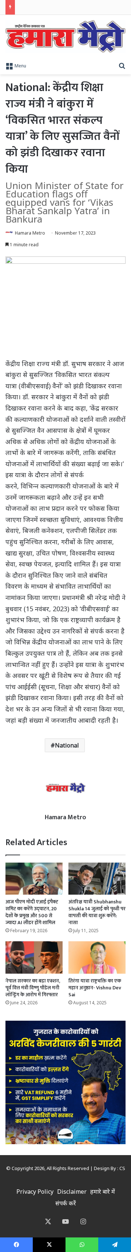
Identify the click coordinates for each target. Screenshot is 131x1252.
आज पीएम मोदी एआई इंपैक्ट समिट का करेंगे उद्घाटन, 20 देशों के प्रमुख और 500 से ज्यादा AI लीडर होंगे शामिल (31, 912)
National (67, 745)
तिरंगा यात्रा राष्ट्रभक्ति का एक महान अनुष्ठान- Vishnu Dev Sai (94, 988)
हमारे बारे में (102, 1192)
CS (122, 1168)
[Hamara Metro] (65, 36)
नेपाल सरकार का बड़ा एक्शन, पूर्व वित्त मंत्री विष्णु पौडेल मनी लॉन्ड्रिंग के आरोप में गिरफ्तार (32, 988)
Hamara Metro (30, 233)
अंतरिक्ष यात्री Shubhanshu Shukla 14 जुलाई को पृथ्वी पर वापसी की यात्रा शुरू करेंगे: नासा (97, 912)
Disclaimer (72, 1192)
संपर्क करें (65, 1203)
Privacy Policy (34, 1192)
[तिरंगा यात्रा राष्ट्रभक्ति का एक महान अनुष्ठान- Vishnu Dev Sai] (97, 957)
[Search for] (122, 65)
